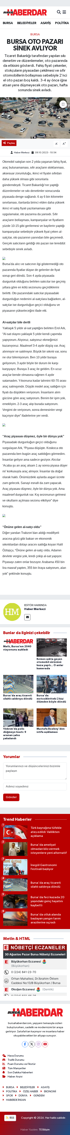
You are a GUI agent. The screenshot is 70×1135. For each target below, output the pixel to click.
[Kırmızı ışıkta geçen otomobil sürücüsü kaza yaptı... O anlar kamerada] (52, 647)
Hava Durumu (16, 1055)
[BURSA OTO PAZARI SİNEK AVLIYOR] (35, 118)
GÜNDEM (39, 1095)
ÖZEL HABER (30, 1091)
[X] (32, 1044)
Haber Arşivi (15, 1076)
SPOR (9, 1095)
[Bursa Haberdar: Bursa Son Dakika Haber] (24, 12)
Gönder (11, 797)
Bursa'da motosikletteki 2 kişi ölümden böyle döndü (51, 698)
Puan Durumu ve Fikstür (22, 1064)
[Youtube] (45, 1044)
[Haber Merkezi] (12, 611)
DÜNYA (23, 1095)
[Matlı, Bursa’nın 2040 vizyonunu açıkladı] (18, 641)
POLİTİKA (62, 23)
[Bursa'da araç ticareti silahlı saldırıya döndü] (18, 684)
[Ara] (59, 12)
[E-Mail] (27, 617)
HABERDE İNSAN (16, 1100)
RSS (11, 1117)
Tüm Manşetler (17, 1068)
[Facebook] (25, 1044)
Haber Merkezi (21, 152)
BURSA (8, 23)
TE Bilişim (44, 1129)
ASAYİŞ (46, 23)
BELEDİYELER (26, 23)
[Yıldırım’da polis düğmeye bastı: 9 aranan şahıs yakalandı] (18, 717)
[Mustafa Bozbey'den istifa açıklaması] (52, 717)
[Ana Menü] (64, 12)
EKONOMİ (50, 1091)
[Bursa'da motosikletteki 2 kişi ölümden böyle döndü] (52, 684)
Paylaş (11, 143)
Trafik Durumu (16, 1059)
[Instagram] (38, 1044)
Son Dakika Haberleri (20, 1072)
